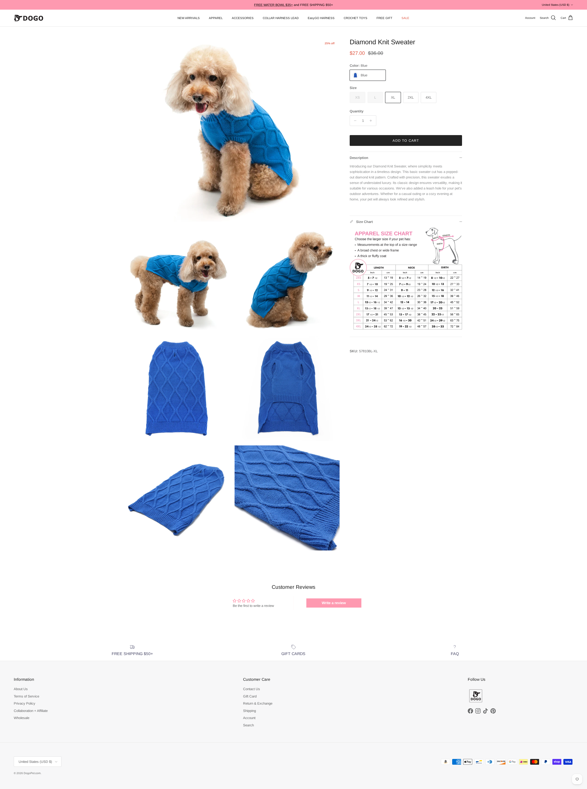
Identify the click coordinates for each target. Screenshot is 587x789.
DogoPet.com (32, 773)
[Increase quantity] (372, 121)
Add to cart (406, 140)
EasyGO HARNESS (321, 18)
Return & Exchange (257, 703)
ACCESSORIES (243, 18)
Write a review (334, 603)
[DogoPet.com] (29, 18)
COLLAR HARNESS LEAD (281, 18)
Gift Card (250, 696)
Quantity (356, 111)
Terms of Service (26, 696)
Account (249, 718)
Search (248, 725)
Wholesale (21, 718)
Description (359, 158)
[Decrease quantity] (354, 121)
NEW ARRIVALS (188, 18)
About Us (21, 689)
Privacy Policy (24, 703)
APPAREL (216, 18)
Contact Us (251, 689)
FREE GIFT (384, 18)
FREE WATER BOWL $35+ (273, 5)
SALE (405, 18)
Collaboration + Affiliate (31, 711)
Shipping (249, 711)
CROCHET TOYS (355, 18)
